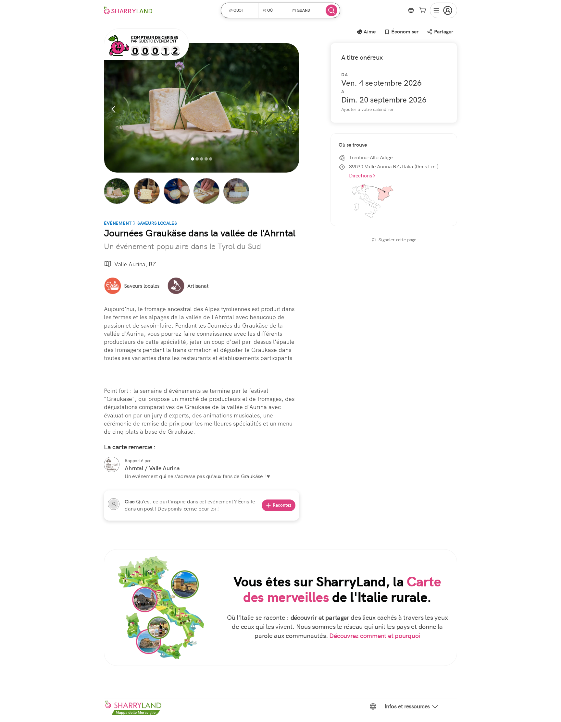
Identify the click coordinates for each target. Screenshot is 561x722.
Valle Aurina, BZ (135, 264)
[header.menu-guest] (443, 10)
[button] (242, 10)
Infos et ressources (407, 706)
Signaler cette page (397, 240)
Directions (360, 175)
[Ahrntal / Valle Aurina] (111, 464)
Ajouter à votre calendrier (367, 109)
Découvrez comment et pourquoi (374, 635)
